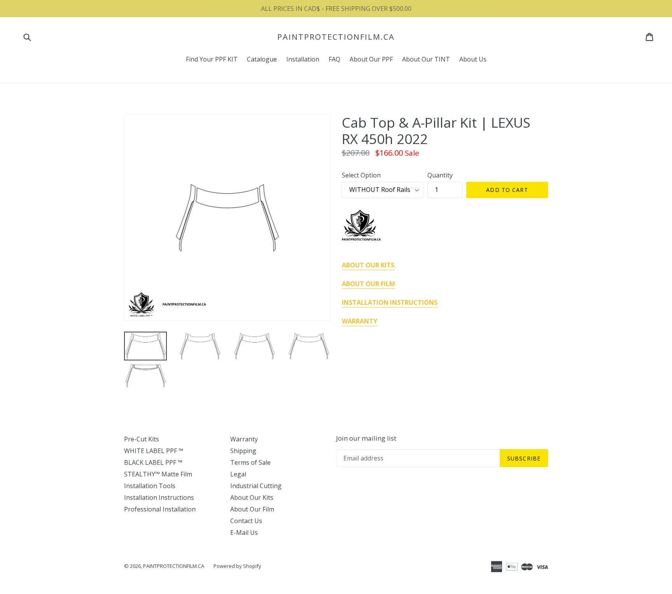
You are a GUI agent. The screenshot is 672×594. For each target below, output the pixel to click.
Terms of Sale (250, 462)
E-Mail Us (244, 532)
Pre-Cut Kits (141, 439)
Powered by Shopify (237, 565)
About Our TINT (426, 59)
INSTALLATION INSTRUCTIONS (390, 302)
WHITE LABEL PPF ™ (153, 450)
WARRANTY (359, 321)
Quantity (440, 175)
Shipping (243, 450)
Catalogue (262, 59)
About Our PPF (371, 59)
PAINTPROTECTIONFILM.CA (336, 37)
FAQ (334, 59)
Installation (302, 59)
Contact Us (246, 521)
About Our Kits (251, 497)
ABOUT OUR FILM (368, 283)
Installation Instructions (159, 497)
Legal (238, 474)
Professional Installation (160, 509)
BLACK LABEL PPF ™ (153, 462)
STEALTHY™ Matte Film (158, 474)
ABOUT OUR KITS (368, 265)
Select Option (361, 175)
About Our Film (252, 509)
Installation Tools (149, 486)
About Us (472, 59)
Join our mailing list (366, 438)
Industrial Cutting (256, 486)
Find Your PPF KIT (212, 59)
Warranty (244, 439)
